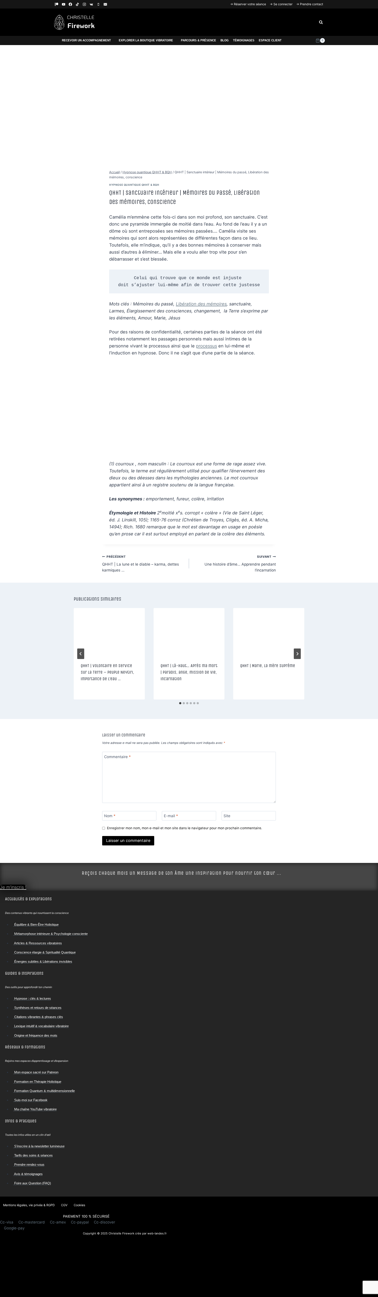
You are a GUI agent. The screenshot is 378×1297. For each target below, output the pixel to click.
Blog (224, 40)
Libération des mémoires (201, 304)
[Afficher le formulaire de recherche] (321, 22)
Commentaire (117, 757)
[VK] (91, 4)
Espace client (270, 40)
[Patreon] (56, 4)
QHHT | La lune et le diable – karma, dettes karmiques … (140, 563)
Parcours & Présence (198, 40)
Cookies (79, 1205)
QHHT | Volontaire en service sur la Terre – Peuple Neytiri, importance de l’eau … (107, 672)
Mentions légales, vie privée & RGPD (29, 1205)
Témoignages (243, 40)
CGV (64, 1205)
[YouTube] (63, 4)
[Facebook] (70, 4)
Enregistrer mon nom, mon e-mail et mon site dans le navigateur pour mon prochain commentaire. (184, 828)
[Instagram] (84, 4)
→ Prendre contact (309, 4)
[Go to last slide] (80, 653)
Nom (110, 816)
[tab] (180, 703)
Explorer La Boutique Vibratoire (146, 40)
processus (206, 346)
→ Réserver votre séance (248, 4)
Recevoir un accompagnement (86, 40)
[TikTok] (77, 4)
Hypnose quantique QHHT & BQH (134, 184)
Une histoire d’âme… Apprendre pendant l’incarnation (240, 563)
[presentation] (109, 631)
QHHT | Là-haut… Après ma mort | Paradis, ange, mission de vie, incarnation (189, 672)
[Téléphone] (98, 4)
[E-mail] (105, 4)
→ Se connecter (281, 4)
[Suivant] (297, 653)
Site (227, 816)
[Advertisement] (124, 1266)
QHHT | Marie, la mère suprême (267, 665)
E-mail (171, 816)
